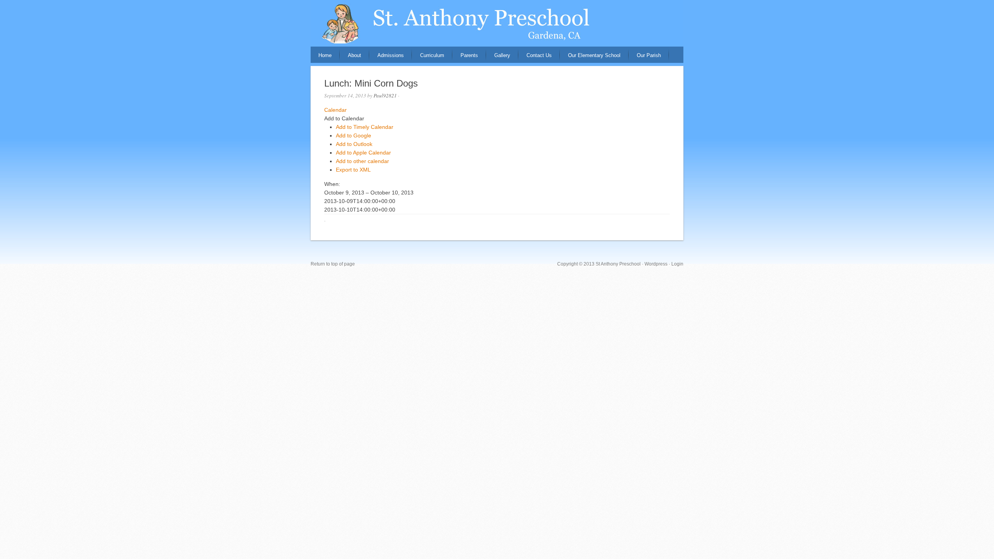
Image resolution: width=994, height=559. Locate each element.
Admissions (390, 55)
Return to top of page (333, 264)
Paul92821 (385, 95)
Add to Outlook (354, 144)
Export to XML (353, 170)
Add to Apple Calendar (363, 152)
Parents (469, 55)
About (354, 55)
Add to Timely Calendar (364, 127)
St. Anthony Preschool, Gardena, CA (497, 23)
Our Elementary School (594, 55)
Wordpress (656, 264)
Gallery (502, 55)
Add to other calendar (362, 161)
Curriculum (432, 55)
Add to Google (353, 135)
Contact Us (539, 55)
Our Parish (649, 55)
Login (677, 264)
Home (325, 55)
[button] (344, 118)
